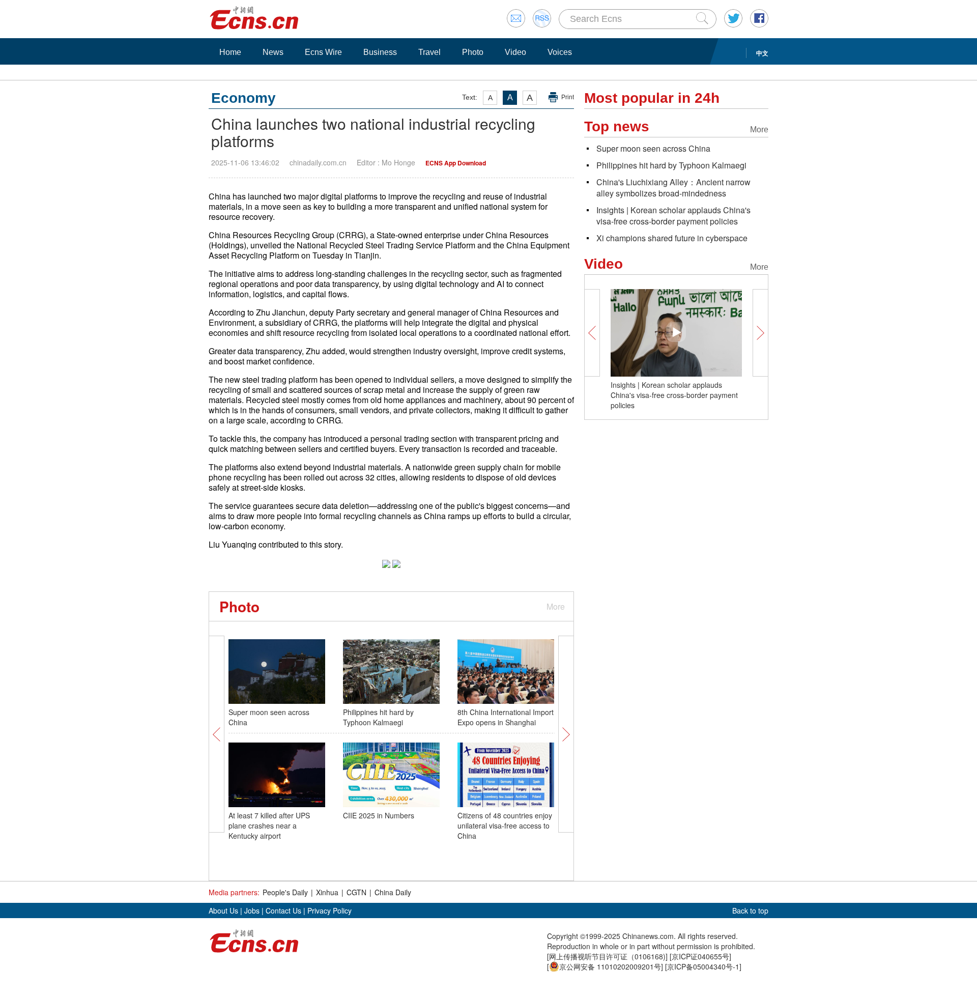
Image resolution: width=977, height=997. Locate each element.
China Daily (393, 892)
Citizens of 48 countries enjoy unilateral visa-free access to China (504, 825)
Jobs (252, 910)
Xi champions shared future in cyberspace (672, 238)
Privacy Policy (329, 910)
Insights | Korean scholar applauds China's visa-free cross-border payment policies (673, 215)
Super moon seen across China (653, 148)
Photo (472, 52)
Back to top (750, 910)
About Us (223, 910)
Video (515, 52)
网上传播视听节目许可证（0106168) (607, 956)
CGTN (356, 892)
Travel (429, 52)
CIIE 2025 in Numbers (378, 815)
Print (567, 97)
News (273, 52)
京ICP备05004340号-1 (703, 966)
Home (230, 52)
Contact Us (283, 910)
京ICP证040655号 (700, 956)
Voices (560, 52)
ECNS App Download (455, 162)
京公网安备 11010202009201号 (610, 966)
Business (380, 52)
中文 (762, 53)
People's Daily (285, 892)
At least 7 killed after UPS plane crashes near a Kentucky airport (269, 825)
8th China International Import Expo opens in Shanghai (505, 717)
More (556, 606)
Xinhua (327, 892)
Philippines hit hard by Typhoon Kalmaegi (378, 717)
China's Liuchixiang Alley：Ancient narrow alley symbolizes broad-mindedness (673, 187)
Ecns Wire (323, 52)
